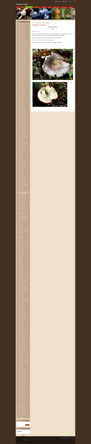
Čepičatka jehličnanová (22, 65)
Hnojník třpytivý (21, 174)
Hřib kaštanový (21, 236)
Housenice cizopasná (22, 210)
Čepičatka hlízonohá (22, 63)
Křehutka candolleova (22, 379)
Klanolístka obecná (21, 317)
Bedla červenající (21, 27)
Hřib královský (20, 246)
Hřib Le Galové (21, 248)
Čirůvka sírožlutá (21, 95)
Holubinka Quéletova (22, 198)
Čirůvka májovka (21, 87)
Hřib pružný (20, 262)
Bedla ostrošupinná (21, 29)
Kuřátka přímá (20, 401)
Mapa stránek (65, 1)
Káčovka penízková (21, 313)
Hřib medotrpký (21, 250)
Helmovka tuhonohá (21, 144)
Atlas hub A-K (37, 22)
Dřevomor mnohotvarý (22, 120)
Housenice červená (21, 212)
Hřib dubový (20, 226)
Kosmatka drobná (21, 351)
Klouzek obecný (21, 323)
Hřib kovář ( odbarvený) (22, 242)
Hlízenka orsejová (21, 162)
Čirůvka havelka (21, 83)
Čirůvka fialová (21, 81)
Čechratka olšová (21, 59)
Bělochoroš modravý (22, 39)
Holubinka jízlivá (21, 188)
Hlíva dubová (20, 150)
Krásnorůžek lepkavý (22, 373)
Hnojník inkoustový (21, 168)
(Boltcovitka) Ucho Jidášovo (23, 47)
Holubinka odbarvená (22, 196)
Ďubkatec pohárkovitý (22, 122)
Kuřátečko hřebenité (21, 393)
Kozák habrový (21, 365)
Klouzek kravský (21, 321)
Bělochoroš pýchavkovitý (22, 41)
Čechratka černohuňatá (22, 57)
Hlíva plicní (20, 156)
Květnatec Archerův (21, 403)
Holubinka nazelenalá (22, 194)
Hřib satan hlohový (21, 274)
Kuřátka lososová (21, 399)
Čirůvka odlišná (21, 91)
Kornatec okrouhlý (21, 337)
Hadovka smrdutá (21, 124)
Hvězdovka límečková (22, 290)
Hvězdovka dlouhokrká (22, 288)
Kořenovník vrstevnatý (22, 349)
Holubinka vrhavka (21, 206)
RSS (70, 1)
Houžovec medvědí (21, 218)
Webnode (25, 439)
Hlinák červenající (21, 148)
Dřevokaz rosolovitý (21, 116)
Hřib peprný (20, 256)
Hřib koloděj (20, 238)
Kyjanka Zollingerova (22, 409)
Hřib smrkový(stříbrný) (22, 280)
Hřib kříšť (20, 244)
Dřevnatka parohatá (21, 112)
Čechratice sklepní (21, 55)
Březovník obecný (21, 51)
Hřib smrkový (20, 278)
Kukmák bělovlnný (21, 391)
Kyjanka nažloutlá (21, 405)
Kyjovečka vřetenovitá (22, 413)
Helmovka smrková (21, 140)
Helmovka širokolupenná (22, 142)
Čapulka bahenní (21, 53)
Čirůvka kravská (21, 85)
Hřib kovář (20, 240)
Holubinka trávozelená (22, 204)
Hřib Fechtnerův (21, 232)
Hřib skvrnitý (20, 276)
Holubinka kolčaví (21, 190)
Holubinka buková (21, 178)
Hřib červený (20, 224)
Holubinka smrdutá (21, 202)
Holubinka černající (21, 176)
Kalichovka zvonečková (22, 315)
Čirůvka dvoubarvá (21, 79)
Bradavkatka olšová (21, 49)
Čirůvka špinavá (21, 97)
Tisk (74, 1)
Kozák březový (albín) (22, 359)
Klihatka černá (20, 319)
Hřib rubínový (20, 268)
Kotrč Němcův (20, 355)
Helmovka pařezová (21, 132)
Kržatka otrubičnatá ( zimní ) (23, 377)
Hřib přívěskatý (21, 264)
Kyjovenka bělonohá (22, 415)
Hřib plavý (20, 258)
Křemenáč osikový (21, 389)
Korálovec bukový (21, 333)
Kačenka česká (21, 309)
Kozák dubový (20, 363)
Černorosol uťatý (21, 71)
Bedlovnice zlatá (21, 35)
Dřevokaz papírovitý (21, 114)
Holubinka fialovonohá (22, 182)
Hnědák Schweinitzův (22, 166)
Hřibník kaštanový (21, 286)
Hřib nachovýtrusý (21, 254)
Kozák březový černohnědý (23, 361)
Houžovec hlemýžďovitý (22, 216)
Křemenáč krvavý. (21, 387)
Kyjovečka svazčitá (21, 411)
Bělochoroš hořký (21, 37)
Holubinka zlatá (21, 208)
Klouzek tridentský (21, 331)
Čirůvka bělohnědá (21, 77)
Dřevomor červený (21, 118)
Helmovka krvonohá (21, 126)
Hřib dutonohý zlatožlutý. (22, 230)
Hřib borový (20, 222)
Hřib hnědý (20, 234)
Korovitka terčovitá (21, 343)
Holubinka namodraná (22, 192)
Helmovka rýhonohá (21, 134)
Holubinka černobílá (21, 180)
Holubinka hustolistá (22, 186)
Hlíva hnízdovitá (21, 154)
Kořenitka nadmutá (21, 345)
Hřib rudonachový (21, 270)
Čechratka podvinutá (22, 61)
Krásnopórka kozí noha (22, 369)
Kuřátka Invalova (21, 397)
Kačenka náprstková (22, 311)
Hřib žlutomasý (21, 284)
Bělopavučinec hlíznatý (22, 45)
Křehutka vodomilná (21, 383)
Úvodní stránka (57, 1)
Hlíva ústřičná (20, 158)
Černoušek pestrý (21, 73)
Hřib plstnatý (20, 260)
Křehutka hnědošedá (22, 381)
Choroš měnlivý (21, 294)
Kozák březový (21, 357)
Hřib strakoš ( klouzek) (22, 282)
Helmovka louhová (21, 128)
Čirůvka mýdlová (21, 89)
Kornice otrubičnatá (21, 341)
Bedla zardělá (20, 33)
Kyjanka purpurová (21, 407)
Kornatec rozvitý (21, 339)
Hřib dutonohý (20, 228)
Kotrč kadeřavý (21, 353)
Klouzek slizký (21, 327)
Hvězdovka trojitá (21, 292)
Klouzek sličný (21, 325)
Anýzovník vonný (21, 23)
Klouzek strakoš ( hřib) (22, 329)
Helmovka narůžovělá (22, 130)
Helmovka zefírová (21, 146)
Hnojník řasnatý (21, 172)
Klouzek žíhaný (21, 417)
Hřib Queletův (20, 266)
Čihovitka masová (21, 75)
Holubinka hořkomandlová (22, 184)
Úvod (33, 22)
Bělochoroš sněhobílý (22, 43)
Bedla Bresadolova (21, 25)
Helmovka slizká (21, 138)
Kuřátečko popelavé (21, 395)
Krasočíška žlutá (21, 367)
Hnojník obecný (21, 170)
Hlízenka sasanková (22, 164)
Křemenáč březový (21, 385)
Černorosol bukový (21, 67)
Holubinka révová (21, 200)
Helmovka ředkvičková (22, 136)
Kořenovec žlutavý (21, 347)
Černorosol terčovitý (21, 69)
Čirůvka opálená (21, 93)
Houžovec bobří (21, 214)
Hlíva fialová (20, 152)
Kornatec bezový (21, 335)
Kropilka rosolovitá (21, 375)
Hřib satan (20, 272)
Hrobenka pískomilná (22, 220)
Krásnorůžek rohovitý (22, 371)
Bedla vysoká (20, 31)
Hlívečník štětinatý (21, 160)
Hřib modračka (20, 252)
